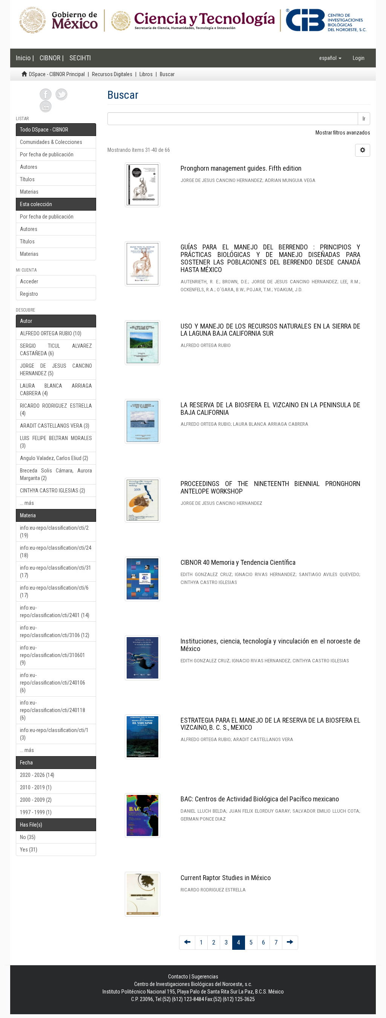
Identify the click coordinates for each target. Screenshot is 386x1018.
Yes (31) (28, 850)
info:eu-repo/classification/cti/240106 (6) (52, 682)
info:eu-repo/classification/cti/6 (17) (54, 591)
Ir (364, 119)
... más (27, 503)
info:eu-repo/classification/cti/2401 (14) (54, 611)
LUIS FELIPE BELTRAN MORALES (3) (56, 442)
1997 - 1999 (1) (36, 812)
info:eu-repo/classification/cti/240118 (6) (52, 710)
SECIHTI (80, 58)
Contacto (178, 977)
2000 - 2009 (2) (36, 800)
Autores (28, 167)
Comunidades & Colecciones (51, 142)
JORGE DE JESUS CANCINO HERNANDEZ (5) (56, 369)
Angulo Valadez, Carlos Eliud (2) (54, 458)
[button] (330, 58)
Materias (29, 192)
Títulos (27, 179)
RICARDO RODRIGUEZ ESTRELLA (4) (56, 409)
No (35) (27, 837)
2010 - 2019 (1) (36, 787)
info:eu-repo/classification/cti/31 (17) (55, 571)
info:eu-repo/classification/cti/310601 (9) (52, 655)
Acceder (29, 281)
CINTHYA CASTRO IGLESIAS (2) (52, 491)
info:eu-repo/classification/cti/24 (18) (55, 551)
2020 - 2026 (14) (37, 775)
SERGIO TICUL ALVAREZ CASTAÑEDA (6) (56, 349)
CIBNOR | (52, 58)
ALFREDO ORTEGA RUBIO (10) (50, 333)
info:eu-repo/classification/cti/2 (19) (54, 531)
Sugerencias (204, 977)
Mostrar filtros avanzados (343, 133)
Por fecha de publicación (47, 154)
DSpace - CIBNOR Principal (57, 74)
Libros (146, 74)
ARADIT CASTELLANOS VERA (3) (54, 426)
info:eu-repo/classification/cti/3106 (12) (54, 631)
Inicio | (25, 58)
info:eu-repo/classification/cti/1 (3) (54, 734)
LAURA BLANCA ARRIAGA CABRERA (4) (56, 389)
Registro (29, 294)
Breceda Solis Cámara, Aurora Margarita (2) (56, 474)
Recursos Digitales (112, 74)
